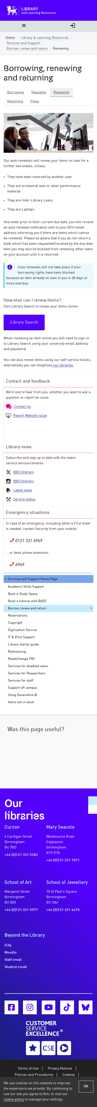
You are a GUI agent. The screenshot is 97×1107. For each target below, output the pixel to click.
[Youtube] (48, 1007)
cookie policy (14, 1099)
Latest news (22, 490)
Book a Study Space (22, 594)
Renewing (61, 92)
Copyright (15, 623)
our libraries (62, 365)
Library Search (24, 322)
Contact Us (22, 407)
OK (86, 1086)
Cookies (68, 1075)
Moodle (11, 952)
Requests (38, 92)
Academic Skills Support (26, 587)
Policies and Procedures (34, 1075)
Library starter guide (23, 644)
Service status (24, 499)
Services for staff (20, 680)
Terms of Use (28, 1068)
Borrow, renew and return (27, 49)
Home (10, 38)
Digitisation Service (22, 630)
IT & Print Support (21, 637)
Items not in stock (21, 702)
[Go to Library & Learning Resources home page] (49, 10)
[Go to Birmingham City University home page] (12, 10)
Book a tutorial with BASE (27, 601)
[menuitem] (24, 26)
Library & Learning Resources (45, 38)
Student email (16, 967)
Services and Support (23, 43)
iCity (8, 945)
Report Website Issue (30, 416)
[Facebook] (11, 1007)
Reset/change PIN (21, 659)
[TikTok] (67, 1007)
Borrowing (15, 92)
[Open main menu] (24, 26)
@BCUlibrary (23, 472)
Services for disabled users (28, 666)
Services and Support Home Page (33, 579)
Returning (15, 101)
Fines (34, 101)
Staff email (13, 960)
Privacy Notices (60, 1068)
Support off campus (22, 688)
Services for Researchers (26, 673)
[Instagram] (30, 1007)
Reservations (17, 615)
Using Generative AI (22, 695)
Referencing (17, 652)
